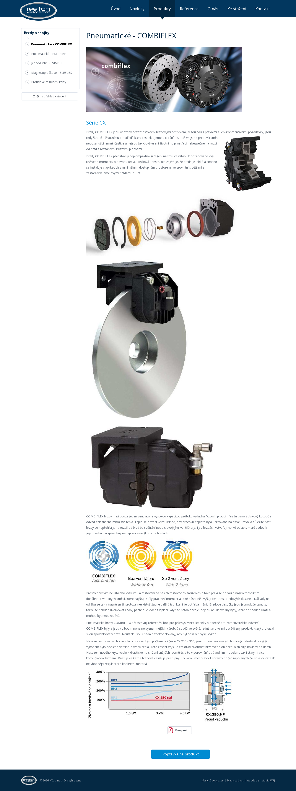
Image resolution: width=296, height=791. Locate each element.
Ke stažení (236, 8)
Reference (189, 8)
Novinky (137, 8)
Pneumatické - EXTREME (48, 54)
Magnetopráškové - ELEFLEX (51, 73)
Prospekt (181, 730)
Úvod (115, 8)
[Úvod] (38, 11)
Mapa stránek (235, 780)
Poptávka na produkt (181, 754)
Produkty (162, 8)
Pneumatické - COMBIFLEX (51, 44)
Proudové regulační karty (48, 82)
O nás (213, 8)
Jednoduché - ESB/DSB (47, 63)
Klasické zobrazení (213, 780)
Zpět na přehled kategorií (49, 96)
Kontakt (262, 8)
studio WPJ (268, 780)
